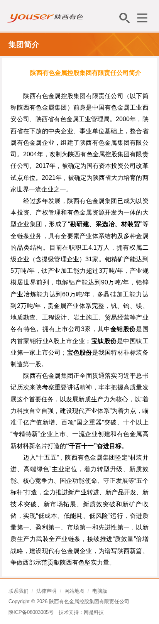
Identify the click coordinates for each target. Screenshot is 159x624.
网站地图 (74, 591)
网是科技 (94, 612)
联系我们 (18, 591)
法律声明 (46, 591)
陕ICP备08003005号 (31, 612)
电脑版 (99, 591)
